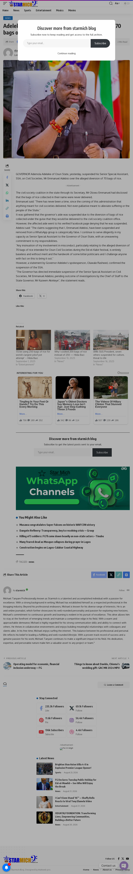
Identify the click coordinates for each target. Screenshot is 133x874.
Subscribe (100, 43)
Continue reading (67, 53)
